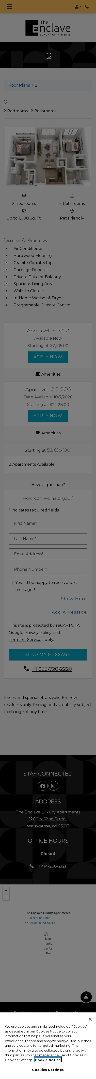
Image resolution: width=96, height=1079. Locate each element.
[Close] (90, 1019)
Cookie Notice (48, 1060)
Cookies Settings (48, 1070)
